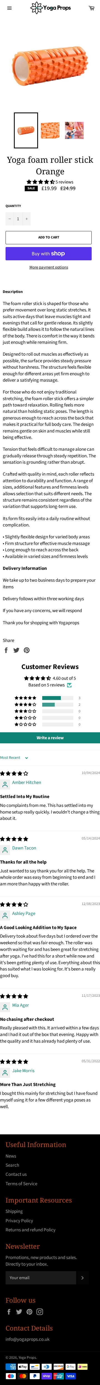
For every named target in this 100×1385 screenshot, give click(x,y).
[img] (14, 773)
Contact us (16, 1174)
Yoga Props (27, 1357)
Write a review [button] (50, 738)
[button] (41, 182)
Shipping (14, 1211)
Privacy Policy (19, 1221)
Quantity (13, 206)
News (11, 1156)
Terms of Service (21, 1184)
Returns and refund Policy (31, 1230)
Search (12, 1165)
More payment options (48, 267)
